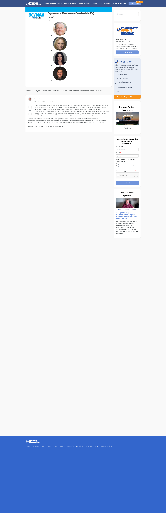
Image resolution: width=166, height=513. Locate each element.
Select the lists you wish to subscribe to (125, 160)
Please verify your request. (126, 171)
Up (30, 107)
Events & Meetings (119, 3)
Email (118, 153)
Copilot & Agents (70, 3)
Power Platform (84, 3)
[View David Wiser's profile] (30, 99)
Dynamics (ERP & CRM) (52, 3)
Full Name (119, 146)
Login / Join (135, 4)
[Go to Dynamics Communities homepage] (33, 3)
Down (30, 113)
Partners (107, 3)
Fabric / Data (97, 3)
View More (127, 128)
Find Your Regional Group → (127, 97)
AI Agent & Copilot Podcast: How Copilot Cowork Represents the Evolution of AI (126, 215)
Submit (127, 183)
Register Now (127, 52)
